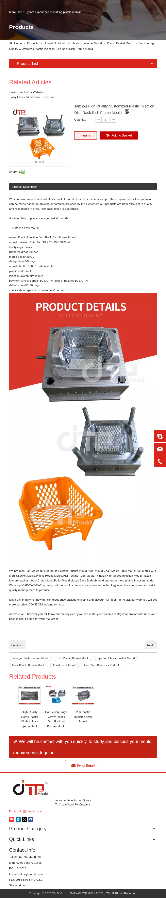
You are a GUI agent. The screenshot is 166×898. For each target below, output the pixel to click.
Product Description (24, 186)
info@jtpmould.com (30, 811)
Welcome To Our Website (27, 92)
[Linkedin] (18, 819)
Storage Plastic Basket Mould (30, 658)
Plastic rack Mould (64, 665)
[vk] (11, 819)
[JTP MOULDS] (31, 787)
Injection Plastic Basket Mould (116, 658)
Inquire (85, 135)
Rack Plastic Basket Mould (29, 665)
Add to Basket (122, 135)
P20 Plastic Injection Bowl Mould (83, 716)
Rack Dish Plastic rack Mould (101, 665)
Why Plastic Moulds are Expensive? (33, 97)
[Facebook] (30, 819)
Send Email (85, 765)
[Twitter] (24, 819)
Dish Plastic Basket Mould (72, 658)
